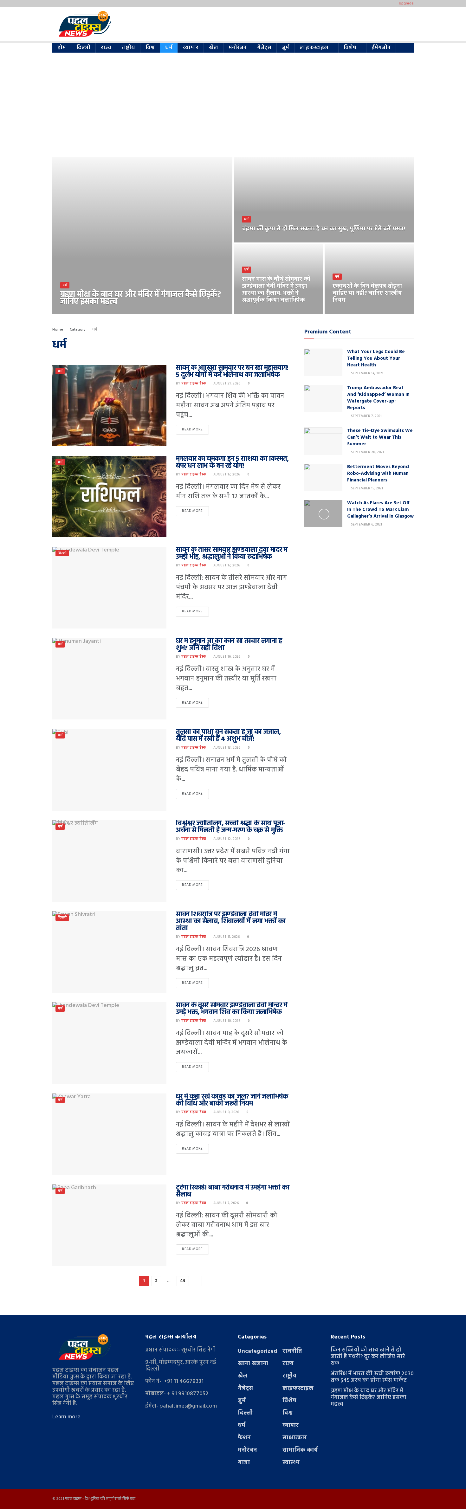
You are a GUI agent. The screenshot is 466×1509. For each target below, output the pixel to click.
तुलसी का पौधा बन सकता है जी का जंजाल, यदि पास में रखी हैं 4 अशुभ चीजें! (228, 736)
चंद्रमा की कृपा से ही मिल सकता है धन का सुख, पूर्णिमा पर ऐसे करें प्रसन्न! (323, 229)
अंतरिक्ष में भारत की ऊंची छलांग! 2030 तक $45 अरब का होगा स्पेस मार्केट (372, 1377)
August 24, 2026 (259, 312)
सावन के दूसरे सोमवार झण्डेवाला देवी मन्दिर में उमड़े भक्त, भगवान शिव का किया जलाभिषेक (232, 1009)
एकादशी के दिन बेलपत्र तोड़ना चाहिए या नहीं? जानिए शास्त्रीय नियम (367, 293)
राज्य (106, 47)
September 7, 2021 (366, 416)
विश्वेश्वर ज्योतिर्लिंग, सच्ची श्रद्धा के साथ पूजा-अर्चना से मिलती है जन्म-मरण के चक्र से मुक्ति (231, 827)
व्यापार (190, 47)
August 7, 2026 (225, 1203)
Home (57, 329)
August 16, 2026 (226, 657)
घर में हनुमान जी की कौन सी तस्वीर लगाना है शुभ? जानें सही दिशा (229, 645)
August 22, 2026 (349, 312)
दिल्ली (83, 47)
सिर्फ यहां (128, 1499)
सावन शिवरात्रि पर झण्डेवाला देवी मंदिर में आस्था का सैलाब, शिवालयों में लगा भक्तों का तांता (230, 921)
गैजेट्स (264, 47)
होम (61, 47)
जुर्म (285, 47)
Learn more (66, 1417)
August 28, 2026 (111, 312)
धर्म (168, 47)
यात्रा (244, 1462)
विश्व (150, 47)
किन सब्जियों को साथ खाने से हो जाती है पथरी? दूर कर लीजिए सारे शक (368, 1356)
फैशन (244, 1437)
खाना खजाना (253, 1363)
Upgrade (406, 3)
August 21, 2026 (226, 383)
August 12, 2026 (226, 839)
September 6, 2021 (366, 524)
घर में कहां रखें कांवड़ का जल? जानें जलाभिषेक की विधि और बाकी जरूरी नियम (232, 1100)
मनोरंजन (238, 47)
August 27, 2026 (259, 240)
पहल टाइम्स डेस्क (78, 312)
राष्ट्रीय (128, 47)
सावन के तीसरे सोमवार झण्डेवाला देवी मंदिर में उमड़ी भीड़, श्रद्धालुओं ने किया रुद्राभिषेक (232, 554)
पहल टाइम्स (73, 1499)
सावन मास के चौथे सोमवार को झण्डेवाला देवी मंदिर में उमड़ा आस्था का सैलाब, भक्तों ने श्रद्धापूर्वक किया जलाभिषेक (276, 290)
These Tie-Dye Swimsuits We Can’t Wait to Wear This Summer (380, 437)
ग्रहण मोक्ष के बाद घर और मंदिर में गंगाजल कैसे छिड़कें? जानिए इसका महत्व (140, 298)
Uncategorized (257, 1351)
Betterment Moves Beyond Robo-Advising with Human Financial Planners (378, 473)
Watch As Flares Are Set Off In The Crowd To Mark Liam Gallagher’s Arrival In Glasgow (380, 509)
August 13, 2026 (226, 748)
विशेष (350, 47)
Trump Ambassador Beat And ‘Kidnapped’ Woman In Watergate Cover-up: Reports (378, 398)
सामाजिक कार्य (300, 1450)
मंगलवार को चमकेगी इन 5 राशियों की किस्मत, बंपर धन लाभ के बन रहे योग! (232, 463)
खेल (213, 47)
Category (78, 329)
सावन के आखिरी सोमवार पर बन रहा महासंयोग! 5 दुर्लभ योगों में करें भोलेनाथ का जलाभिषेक (232, 372)
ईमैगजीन (381, 47)
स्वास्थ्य (291, 1462)
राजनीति (292, 1351)
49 (182, 1281)
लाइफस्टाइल (314, 47)
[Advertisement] (233, 109)
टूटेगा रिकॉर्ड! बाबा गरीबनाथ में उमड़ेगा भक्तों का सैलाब (232, 1191)
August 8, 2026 (225, 1112)
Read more (192, 429)
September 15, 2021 (366, 488)
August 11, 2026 (226, 937)
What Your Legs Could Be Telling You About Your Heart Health (376, 358)
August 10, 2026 (226, 1021)
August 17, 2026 (226, 474)
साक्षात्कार (294, 1437)
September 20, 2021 (367, 452)
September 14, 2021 (366, 373)
